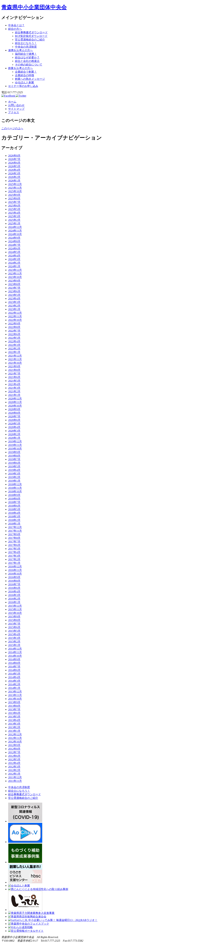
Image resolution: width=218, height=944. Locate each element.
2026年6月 (14, 162)
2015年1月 (14, 645)
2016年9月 (14, 577)
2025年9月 (14, 194)
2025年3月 (14, 216)
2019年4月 (14, 470)
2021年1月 (14, 395)
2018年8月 (14, 498)
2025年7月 (14, 202)
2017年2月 (14, 559)
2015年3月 (14, 638)
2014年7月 (14, 666)
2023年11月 (15, 273)
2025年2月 (14, 219)
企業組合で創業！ (26, 71)
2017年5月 (14, 548)
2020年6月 (14, 420)
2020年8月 (14, 412)
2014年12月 (15, 648)
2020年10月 (15, 405)
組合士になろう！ (26, 43)
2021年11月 (15, 359)
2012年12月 (15, 734)
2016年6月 (14, 588)
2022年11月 (15, 316)
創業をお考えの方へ (20, 68)
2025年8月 (14, 198)
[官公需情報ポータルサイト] (26, 930)
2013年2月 (14, 727)
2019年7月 (14, 459)
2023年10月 (15, 277)
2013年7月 (14, 709)
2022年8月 (14, 327)
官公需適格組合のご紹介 (30, 39)
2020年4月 (14, 427)
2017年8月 (14, 537)
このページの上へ (12, 128)
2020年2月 (14, 434)
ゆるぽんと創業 (24, 82)
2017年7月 (14, 541)
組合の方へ (15, 28)
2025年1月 (14, 223)
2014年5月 (14, 673)
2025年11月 (15, 187)
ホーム (12, 101)
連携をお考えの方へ (20, 50)
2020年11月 (15, 402)
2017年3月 (14, 555)
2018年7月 (14, 502)
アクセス (13, 112)
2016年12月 (15, 566)
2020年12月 (15, 398)
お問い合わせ (16, 105)
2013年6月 (14, 713)
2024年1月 (14, 266)
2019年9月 (14, 452)
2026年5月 (14, 166)
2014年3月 (14, 680)
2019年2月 (14, 477)
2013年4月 (14, 720)
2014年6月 (14, 670)
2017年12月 (15, 527)
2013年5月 (14, 716)
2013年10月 (15, 698)
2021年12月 (15, 355)
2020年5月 (14, 423)
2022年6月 (14, 334)
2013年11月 (15, 695)
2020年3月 (14, 430)
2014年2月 (14, 684)
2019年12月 (15, 441)
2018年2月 (14, 520)
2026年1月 (14, 180)
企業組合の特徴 (24, 75)
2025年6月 (14, 205)
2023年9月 (14, 280)
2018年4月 (14, 512)
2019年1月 (14, 480)
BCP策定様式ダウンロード (31, 36)
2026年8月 (14, 155)
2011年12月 (15, 777)
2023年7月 (14, 287)
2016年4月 (14, 591)
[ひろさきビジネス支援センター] (25, 882)
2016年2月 (14, 598)
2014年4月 (14, 677)
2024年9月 (14, 237)
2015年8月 (14, 620)
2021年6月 (14, 377)
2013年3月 (14, 723)
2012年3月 (14, 766)
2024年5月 (14, 252)
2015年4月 (14, 634)
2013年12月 (15, 691)
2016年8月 (14, 580)
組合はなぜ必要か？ (27, 57)
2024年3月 (14, 259)
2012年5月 (14, 759)
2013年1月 (14, 730)
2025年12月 (15, 184)
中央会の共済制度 (26, 46)
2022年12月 (15, 312)
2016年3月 (14, 595)
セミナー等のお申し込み (23, 86)
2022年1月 (14, 352)
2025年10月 (15, 191)
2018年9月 (14, 495)
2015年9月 (14, 616)
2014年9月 (14, 659)
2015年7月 (14, 623)
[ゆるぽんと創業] (19, 885)
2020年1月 (14, 437)
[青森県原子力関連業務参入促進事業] (31, 913)
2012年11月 (15, 738)
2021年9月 (14, 366)
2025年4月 (14, 212)
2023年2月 (14, 305)
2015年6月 (14, 627)
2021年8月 (14, 370)
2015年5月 (14, 630)
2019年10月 (15, 448)
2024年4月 (14, 255)
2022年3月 (14, 345)
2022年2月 (14, 348)
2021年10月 (15, 362)
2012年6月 (14, 755)
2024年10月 (15, 234)
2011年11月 (15, 780)
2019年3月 (14, 473)
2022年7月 (14, 330)
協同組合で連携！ (26, 53)
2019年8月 (14, 455)
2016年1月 (14, 602)
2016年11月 (15, 570)
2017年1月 (14, 562)
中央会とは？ (16, 25)
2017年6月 (14, 545)
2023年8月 (14, 284)
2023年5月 (14, 295)
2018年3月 (14, 516)
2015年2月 (14, 641)
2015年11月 (15, 609)
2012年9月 (14, 745)
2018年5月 (14, 509)
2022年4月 (14, 341)
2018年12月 (15, 484)
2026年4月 (14, 169)
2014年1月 (14, 688)
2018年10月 (15, 491)
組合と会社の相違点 (27, 61)
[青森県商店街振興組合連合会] (27, 916)
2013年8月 (14, 705)
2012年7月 (14, 752)
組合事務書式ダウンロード (31, 32)
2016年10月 (15, 573)
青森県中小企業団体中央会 (34, 7)
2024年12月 (15, 227)
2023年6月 (14, 291)
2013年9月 (14, 702)
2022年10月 (15, 320)
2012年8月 (14, 748)
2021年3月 (14, 387)
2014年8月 (14, 663)
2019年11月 (15, 445)
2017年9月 (14, 534)
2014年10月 (15, 655)
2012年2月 (14, 770)
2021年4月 (14, 384)
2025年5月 (14, 209)
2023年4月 (14, 298)
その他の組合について (28, 64)
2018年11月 (15, 487)
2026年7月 (14, 159)
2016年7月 (14, 584)
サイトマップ (16, 108)
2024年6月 (14, 248)
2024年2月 (14, 262)
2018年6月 (14, 505)
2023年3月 (14, 302)
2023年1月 (14, 309)
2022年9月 (14, 323)
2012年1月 (14, 773)
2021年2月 (14, 391)
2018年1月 (14, 523)
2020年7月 (14, 416)
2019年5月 (14, 466)
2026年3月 (14, 173)
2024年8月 (14, 241)
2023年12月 (15, 269)
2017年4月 (14, 552)
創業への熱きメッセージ (30, 78)
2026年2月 (14, 177)
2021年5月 (14, 380)
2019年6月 (14, 462)
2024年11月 (15, 230)
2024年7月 (14, 244)
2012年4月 (14, 763)
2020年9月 (14, 409)
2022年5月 (14, 337)
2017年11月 (15, 530)
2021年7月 (14, 373)
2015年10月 (15, 613)
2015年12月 (15, 605)
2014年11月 (15, 652)
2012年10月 (15, 741)
